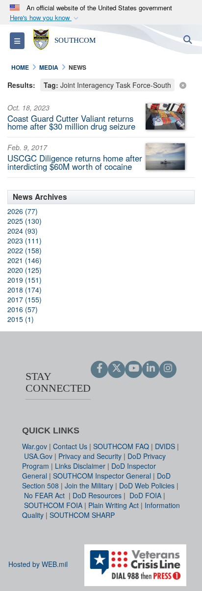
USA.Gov (38, 456)
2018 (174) (24, 290)
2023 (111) (24, 240)
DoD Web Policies (147, 485)
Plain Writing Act (113, 505)
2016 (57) (22, 309)
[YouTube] (133, 369)
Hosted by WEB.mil (38, 564)
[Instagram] (168, 369)
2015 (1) (20, 319)
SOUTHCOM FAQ (121, 446)
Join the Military (89, 485)
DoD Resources (97, 495)
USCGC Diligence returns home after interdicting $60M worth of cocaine (74, 162)
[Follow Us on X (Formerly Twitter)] (116, 369)
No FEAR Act (45, 495)
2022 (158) (24, 250)
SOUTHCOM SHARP (82, 515)
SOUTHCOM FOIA (53, 505)
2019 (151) (24, 280)
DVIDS (165, 446)
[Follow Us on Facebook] (99, 369)
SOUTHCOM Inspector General (102, 476)
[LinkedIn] (150, 369)
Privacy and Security (90, 456)
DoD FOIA (145, 495)
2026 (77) (22, 211)
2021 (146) (24, 260)
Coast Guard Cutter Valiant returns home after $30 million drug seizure (71, 122)
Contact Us (70, 446)
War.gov (34, 446)
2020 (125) (24, 270)
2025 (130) (24, 221)
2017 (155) (24, 299)
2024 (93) (22, 231)
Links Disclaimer (80, 466)
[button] (45, 18)
